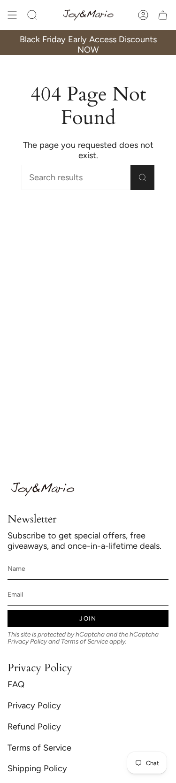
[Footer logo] (43, 489)
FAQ (16, 684)
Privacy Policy (27, 641)
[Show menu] (12, 15)
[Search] (142, 177)
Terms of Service (84, 641)
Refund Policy (34, 727)
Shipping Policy (37, 768)
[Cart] (163, 15)
